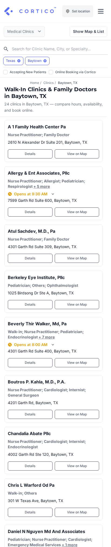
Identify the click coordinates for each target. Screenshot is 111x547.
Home (34, 83)
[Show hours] (53, 194)
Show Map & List (88, 31)
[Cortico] (30, 11)
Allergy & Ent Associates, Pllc (39, 173)
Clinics (48, 83)
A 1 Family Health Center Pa (37, 126)
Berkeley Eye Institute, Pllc (36, 277)
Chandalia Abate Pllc (29, 433)
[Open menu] (101, 11)
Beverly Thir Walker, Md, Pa (37, 323)
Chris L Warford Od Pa (31, 485)
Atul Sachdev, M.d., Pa (31, 231)
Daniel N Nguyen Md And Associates (46, 531)
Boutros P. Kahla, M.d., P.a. (36, 381)
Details (30, 154)
